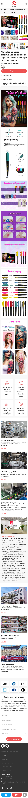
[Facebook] (2, 788)
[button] (3, 46)
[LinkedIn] (6, 788)
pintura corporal (5, 11)
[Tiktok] (11, 788)
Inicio (1, 11)
